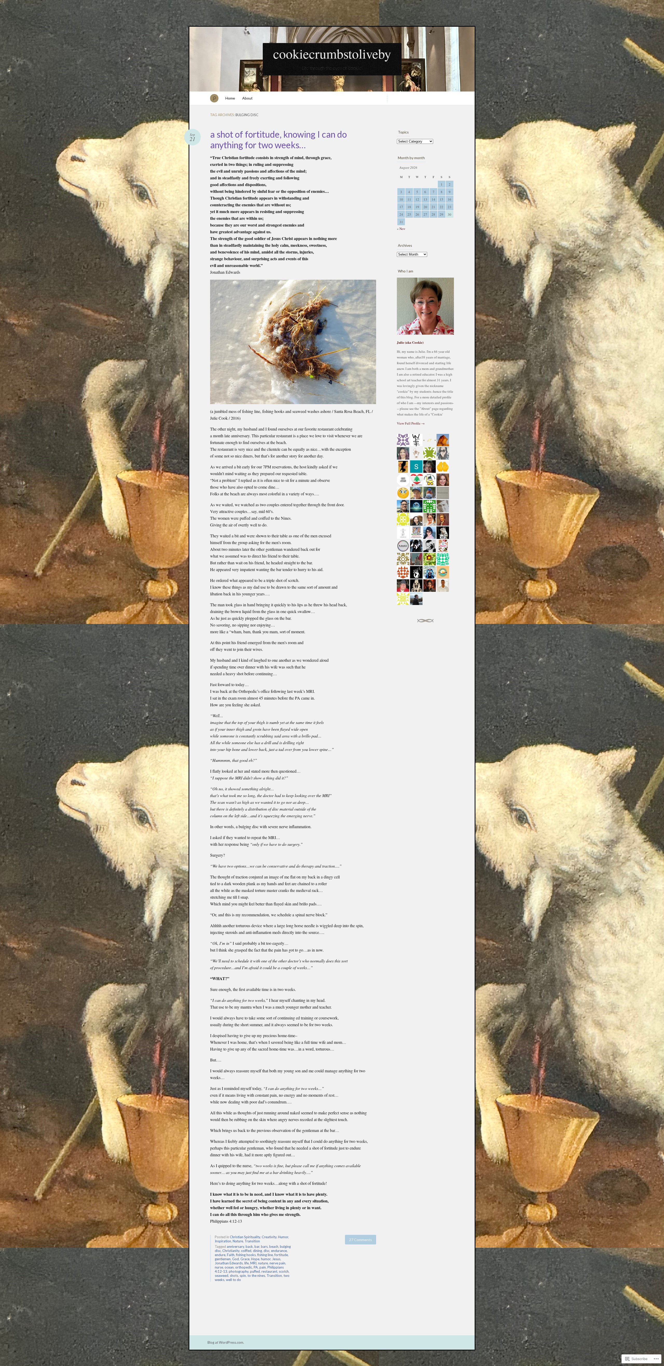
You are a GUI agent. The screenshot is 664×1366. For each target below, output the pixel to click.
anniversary (235, 1246)
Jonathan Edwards (229, 1263)
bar (256, 1246)
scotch (284, 1271)
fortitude (281, 1255)
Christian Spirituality (245, 1237)
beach (273, 1246)
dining (257, 1251)
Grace (245, 1259)
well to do (233, 1280)
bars (264, 1246)
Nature (238, 1241)
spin (243, 1275)
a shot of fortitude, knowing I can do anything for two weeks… (278, 139)
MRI (253, 1263)
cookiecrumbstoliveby (332, 53)
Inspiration (223, 1241)
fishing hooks (246, 1255)
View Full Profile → (411, 423)
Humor (283, 1237)
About (247, 98)
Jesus (276, 1259)
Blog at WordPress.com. (226, 1342)
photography (238, 1271)
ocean (229, 1267)
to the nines (256, 1275)
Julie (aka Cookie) (410, 342)
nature (263, 1263)
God (235, 1259)
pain (262, 1267)
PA (256, 1267)
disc (266, 1251)
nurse (219, 1267)
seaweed (221, 1275)
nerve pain (277, 1263)
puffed (255, 1271)
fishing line (265, 1255)
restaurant (269, 1271)
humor (266, 1259)
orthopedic (243, 1267)
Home (230, 98)
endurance (279, 1251)
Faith (230, 1255)
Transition (252, 1241)
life (246, 1263)
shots (234, 1275)
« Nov (401, 228)
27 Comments (360, 1239)
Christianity (230, 1251)
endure (220, 1255)
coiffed (246, 1251)
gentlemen (223, 1259)
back (249, 1246)
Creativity (269, 1237)
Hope (255, 1259)
